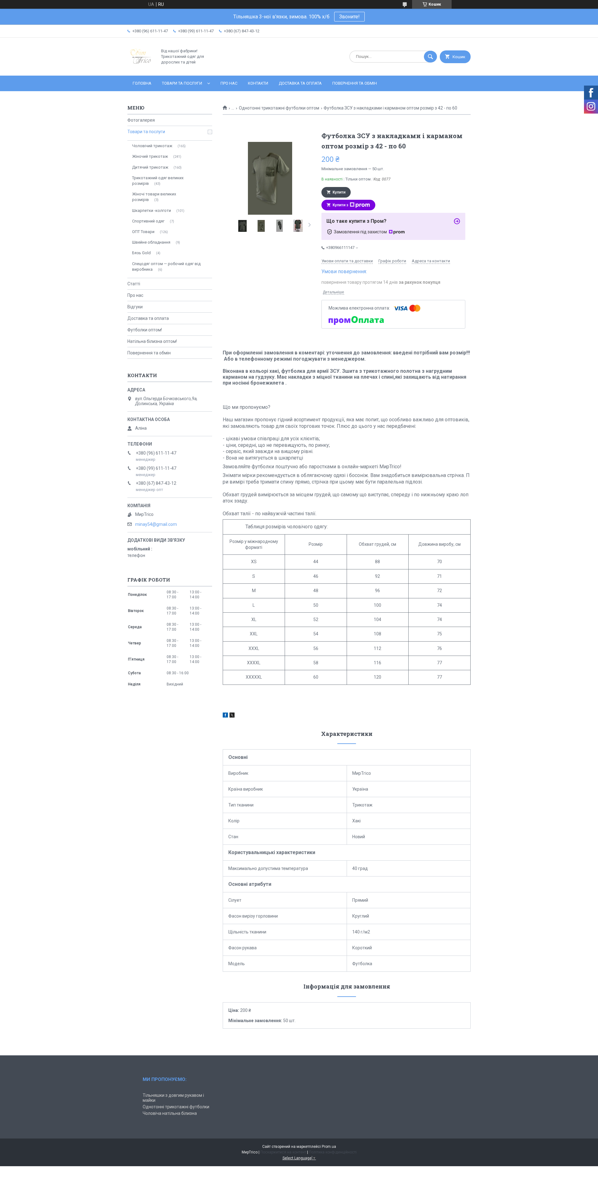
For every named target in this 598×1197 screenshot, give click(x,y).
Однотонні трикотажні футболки (176, 1106)
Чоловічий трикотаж (152, 145)
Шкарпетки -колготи (151, 210)
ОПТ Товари (143, 231)
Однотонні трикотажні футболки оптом (279, 107)
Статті (133, 283)
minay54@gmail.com (156, 524)
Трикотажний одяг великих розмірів (157, 180)
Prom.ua (329, 1146)
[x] (232, 715)
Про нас (229, 83)
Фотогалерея (141, 120)
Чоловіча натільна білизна (170, 1113)
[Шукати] (430, 57)
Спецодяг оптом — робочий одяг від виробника (166, 266)
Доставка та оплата (300, 83)
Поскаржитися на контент (283, 1152)
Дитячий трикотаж (150, 167)
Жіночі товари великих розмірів (154, 197)
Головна (142, 83)
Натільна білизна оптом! (152, 341)
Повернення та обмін (354, 83)
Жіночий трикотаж (150, 156)
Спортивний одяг (148, 221)
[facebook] (225, 715)
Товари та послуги (182, 83)
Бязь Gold (141, 252)
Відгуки (135, 306)
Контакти (258, 83)
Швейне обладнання (151, 242)
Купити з (340, 205)
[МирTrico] (140, 67)
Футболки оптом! (144, 329)
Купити (339, 192)
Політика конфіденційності (333, 1152)
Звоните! (349, 17)
